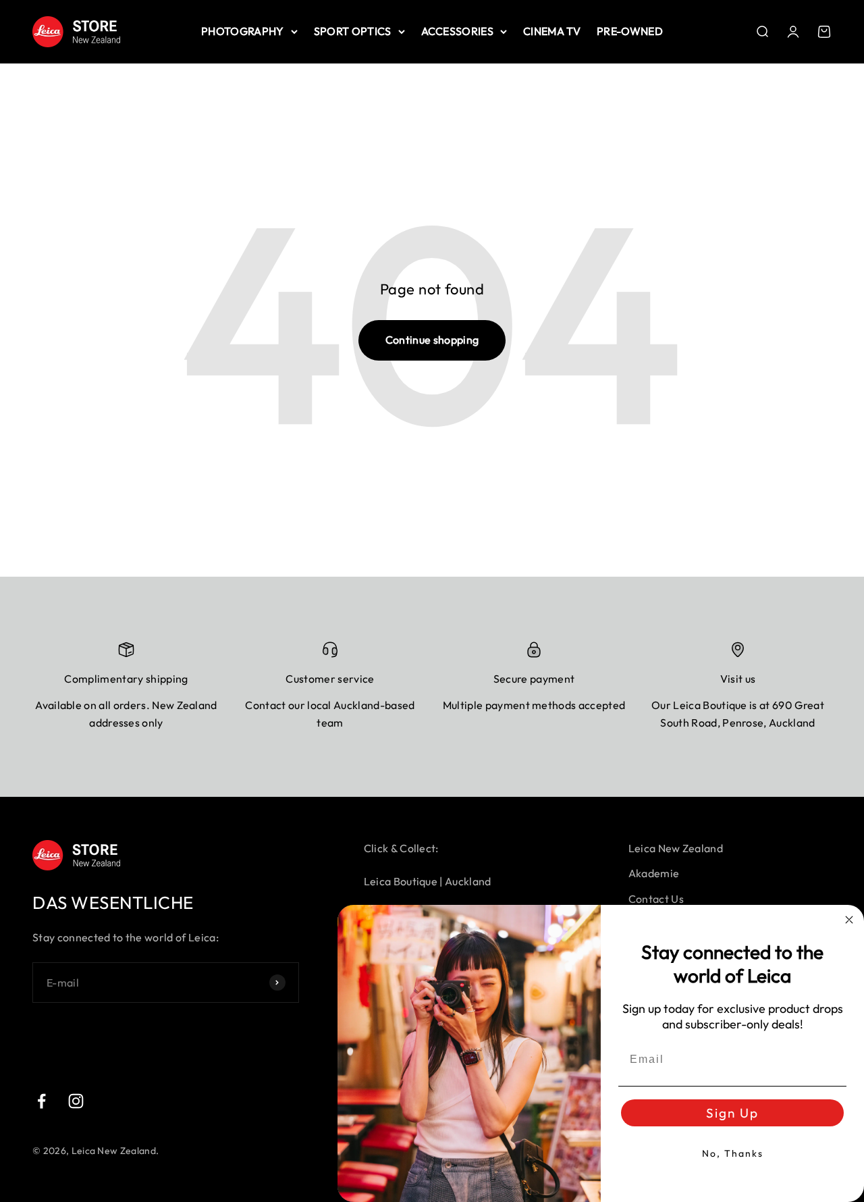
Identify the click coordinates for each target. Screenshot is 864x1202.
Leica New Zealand (675, 848)
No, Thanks (732, 1153)
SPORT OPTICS (353, 31)
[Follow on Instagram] (76, 1101)
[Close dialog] (849, 920)
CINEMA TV (551, 31)
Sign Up (732, 1113)
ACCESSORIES (457, 31)
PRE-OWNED (630, 31)
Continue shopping (432, 339)
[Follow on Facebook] (41, 1101)
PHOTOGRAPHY (242, 31)
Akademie (654, 873)
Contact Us (656, 899)
